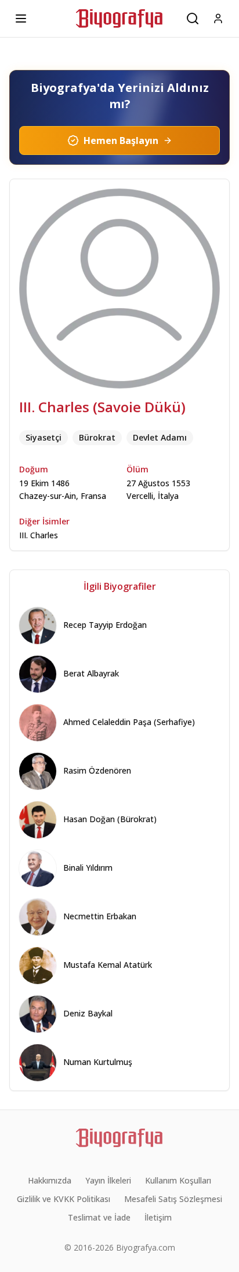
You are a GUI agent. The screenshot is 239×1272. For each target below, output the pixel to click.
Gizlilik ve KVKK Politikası (63, 1198)
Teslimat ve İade (99, 1217)
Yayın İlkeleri (108, 1180)
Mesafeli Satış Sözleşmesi (173, 1198)
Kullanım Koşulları (178, 1180)
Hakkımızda (49, 1180)
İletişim (158, 1217)
